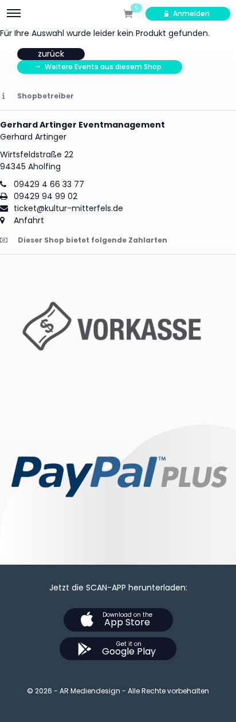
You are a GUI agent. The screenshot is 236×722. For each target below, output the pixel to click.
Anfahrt (29, 220)
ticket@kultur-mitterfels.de (68, 208)
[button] (118, 329)
